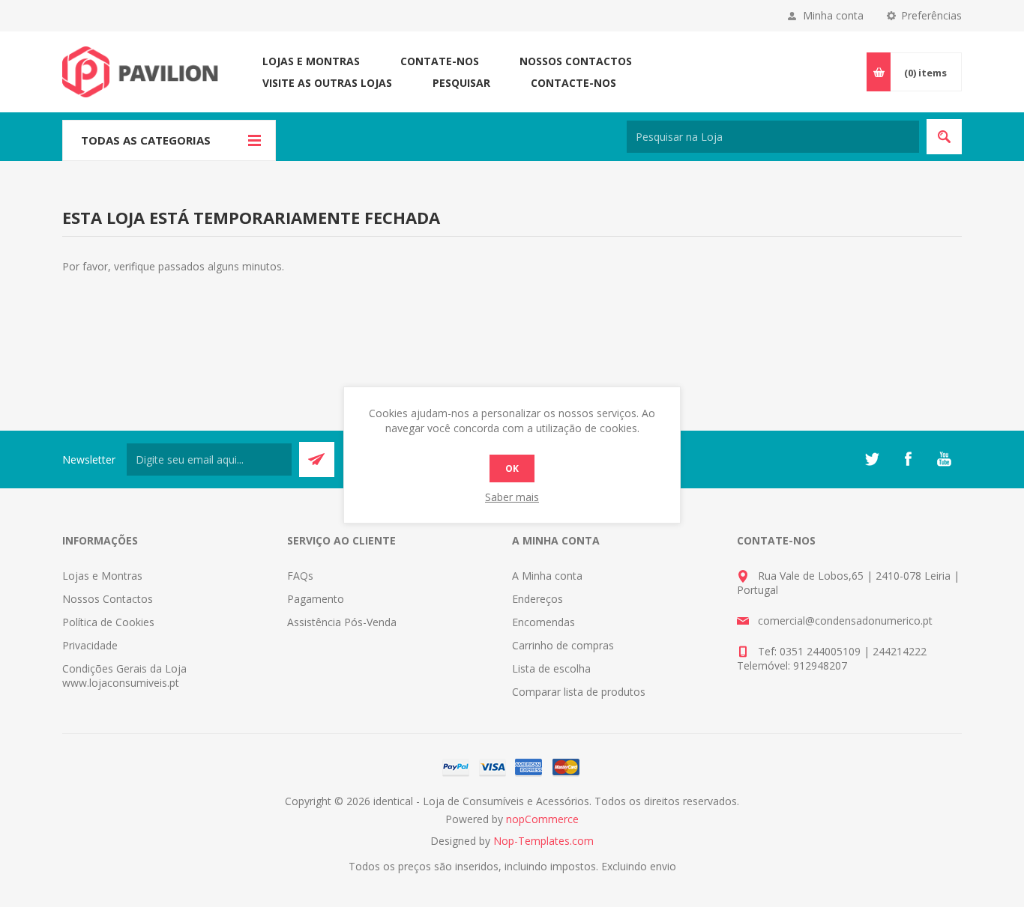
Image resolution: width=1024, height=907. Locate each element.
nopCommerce (542, 819)
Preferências (931, 15)
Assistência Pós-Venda (342, 622)
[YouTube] (944, 459)
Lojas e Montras (311, 61)
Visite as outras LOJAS (327, 83)
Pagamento (315, 599)
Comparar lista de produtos (578, 692)
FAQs (300, 575)
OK (512, 468)
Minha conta (833, 15)
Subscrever (316, 459)
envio (663, 866)
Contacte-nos (573, 83)
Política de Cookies (108, 622)
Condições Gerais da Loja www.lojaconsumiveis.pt (124, 675)
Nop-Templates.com (543, 841)
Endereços (537, 599)
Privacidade (90, 645)
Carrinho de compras (563, 645)
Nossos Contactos (575, 61)
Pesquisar (461, 83)
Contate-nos (439, 61)
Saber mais (512, 497)
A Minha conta (547, 575)
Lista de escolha (551, 668)
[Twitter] (872, 459)
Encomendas (543, 622)
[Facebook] (908, 459)
